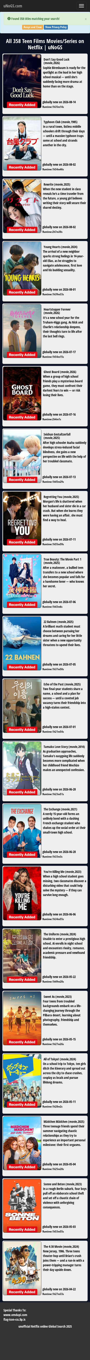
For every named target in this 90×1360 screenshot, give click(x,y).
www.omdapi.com (15, 1315)
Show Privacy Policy (55, 27)
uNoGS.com (12, 6)
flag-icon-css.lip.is (14, 1319)
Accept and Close (33, 27)
